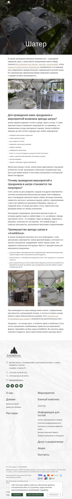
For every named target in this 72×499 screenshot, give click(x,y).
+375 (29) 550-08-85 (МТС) (19, 376)
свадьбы (42, 64)
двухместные (53, 316)
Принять (17, 494)
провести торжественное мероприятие (23, 67)
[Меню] (65, 2)
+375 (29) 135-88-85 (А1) (18, 372)
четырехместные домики (19, 319)
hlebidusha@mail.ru (16, 380)
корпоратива (52, 64)
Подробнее (44, 490)
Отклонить (54, 494)
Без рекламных (35, 494)
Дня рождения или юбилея (27, 64)
